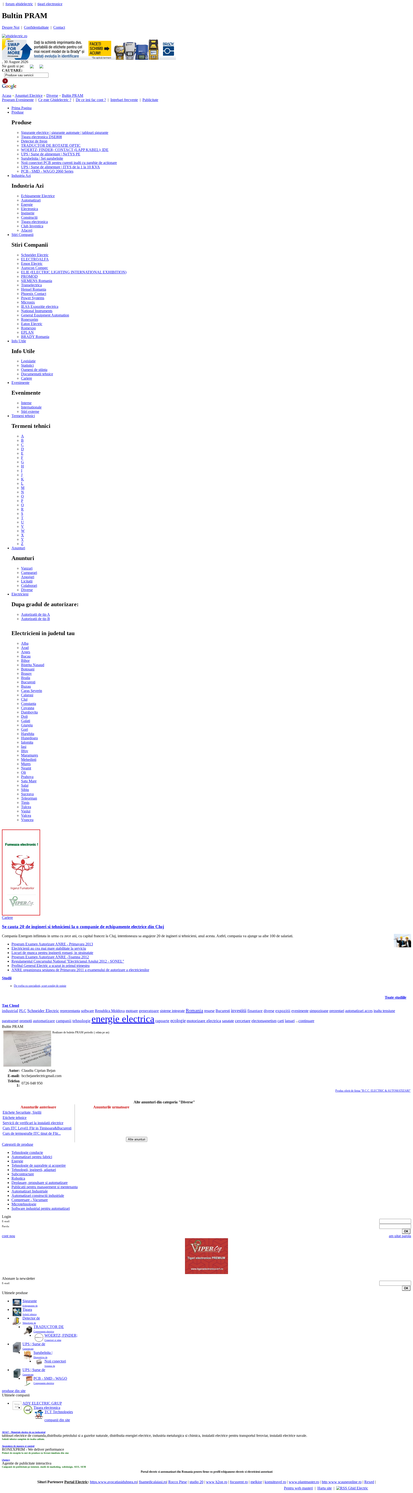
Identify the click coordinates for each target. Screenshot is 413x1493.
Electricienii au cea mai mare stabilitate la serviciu (48, 948)
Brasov (26, 673)
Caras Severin (31, 691)
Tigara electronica (34, 222)
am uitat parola (400, 1236)
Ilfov (24, 751)
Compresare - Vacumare (29, 1200)
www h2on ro (216, 1482)
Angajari (27, 577)
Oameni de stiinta (34, 370)
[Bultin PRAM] (27, 1049)
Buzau (26, 686)
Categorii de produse (17, 1144)
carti (280, 1021)
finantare (255, 1010)
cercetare (242, 1020)
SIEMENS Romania (36, 281)
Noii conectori (55, 1361)
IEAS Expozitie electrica (39, 307)
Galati (25, 721)
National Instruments (36, 311)
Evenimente (20, 383)
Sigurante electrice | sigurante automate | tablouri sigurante (64, 133)
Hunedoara (29, 738)
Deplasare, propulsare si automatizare (39, 1183)
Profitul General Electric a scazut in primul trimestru (50, 966)
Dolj (24, 716)
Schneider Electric (35, 255)
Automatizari (31, 200)
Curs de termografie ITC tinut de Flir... (32, 1133)
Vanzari (27, 568)
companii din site (57, 1420)
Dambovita (29, 712)
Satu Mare (29, 781)
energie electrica (123, 1018)
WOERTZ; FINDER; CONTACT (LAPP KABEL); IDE (65, 150)
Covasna (27, 708)
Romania (194, 1010)
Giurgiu (27, 725)
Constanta (28, 704)
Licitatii (27, 581)
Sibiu (25, 790)
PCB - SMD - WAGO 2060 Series (47, 171)
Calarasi (27, 695)
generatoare (149, 1010)
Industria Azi (21, 176)
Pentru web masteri (298, 1488)
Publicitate (150, 100)
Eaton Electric (31, 324)
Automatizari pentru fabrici (31, 1157)
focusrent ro (239, 1482)
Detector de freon (34, 141)
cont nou (8, 1236)
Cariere (26, 378)
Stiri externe (30, 411)
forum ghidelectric (19, 4)
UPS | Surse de (33, 1344)
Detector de (31, 1318)
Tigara (27, 1310)
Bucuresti (28, 682)
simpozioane (319, 1011)
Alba (24, 643)
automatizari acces (359, 1011)
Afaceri (26, 230)
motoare (132, 1010)
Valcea (26, 815)
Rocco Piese (177, 1482)
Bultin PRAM (72, 95)
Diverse (52, 95)
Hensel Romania (33, 289)
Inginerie (27, 213)
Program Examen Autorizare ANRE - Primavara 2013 (52, 944)
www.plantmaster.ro (304, 1482)
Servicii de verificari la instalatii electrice (33, 1123)
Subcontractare (22, 1174)
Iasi (23, 747)
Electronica (29, 209)
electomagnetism (264, 1021)
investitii (238, 1010)
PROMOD (29, 276)
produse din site (14, 1391)
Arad (25, 648)
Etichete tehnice (15, 1118)
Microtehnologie (23, 1204)
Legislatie (28, 361)
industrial (10, 1010)
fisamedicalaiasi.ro (153, 1482)
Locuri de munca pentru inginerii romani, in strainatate (52, 953)
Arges (25, 652)
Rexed (369, 1482)
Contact (59, 27)
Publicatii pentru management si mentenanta (44, 1187)
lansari (290, 1021)
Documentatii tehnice (37, 374)
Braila (25, 678)
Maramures (29, 755)
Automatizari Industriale (29, 1191)
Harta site (324, 1488)
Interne (26, 403)
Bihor (25, 661)
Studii (6, 978)
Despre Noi (10, 27)
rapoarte (162, 1021)
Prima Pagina (21, 108)
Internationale (31, 407)
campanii (63, 1021)
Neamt (26, 768)
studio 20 (196, 1482)
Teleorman (29, 798)
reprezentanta (70, 1011)
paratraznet (10, 1021)
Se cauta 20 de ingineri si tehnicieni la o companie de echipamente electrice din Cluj (83, 926)
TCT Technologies (58, 1412)
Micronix (28, 302)
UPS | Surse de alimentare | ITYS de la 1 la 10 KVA (60, 167)
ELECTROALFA (35, 259)
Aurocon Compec (34, 268)
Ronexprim (29, 319)
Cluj (24, 699)
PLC (22, 1011)
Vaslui (25, 811)
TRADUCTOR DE (48, 1327)
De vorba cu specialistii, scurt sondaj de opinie (40, 985)
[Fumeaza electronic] (21, 914)
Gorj (24, 729)
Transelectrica (31, 285)
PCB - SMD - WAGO (50, 1378)
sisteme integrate (172, 1011)
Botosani (27, 669)
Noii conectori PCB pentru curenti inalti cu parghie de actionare (69, 163)
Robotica (18, 1178)
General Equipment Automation (45, 315)
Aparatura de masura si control (18, 1446)
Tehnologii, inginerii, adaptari (33, 1170)
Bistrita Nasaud (32, 665)
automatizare (44, 1021)
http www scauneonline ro (342, 1482)
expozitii (282, 1010)
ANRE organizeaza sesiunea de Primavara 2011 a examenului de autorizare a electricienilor (80, 970)
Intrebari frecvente (124, 100)
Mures (26, 764)
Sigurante (29, 1301)
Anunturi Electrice (29, 95)
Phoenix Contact (33, 294)
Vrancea (27, 820)
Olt (23, 772)
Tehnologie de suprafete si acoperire (38, 1165)
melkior (256, 1482)
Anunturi (18, 548)
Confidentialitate (36, 27)
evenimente (300, 1010)
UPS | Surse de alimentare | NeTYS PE (50, 154)
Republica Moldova (110, 1011)
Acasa (6, 95)
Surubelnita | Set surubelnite (42, 158)
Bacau (26, 656)
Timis (25, 803)
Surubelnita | (42, 1353)
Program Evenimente (18, 100)
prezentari (336, 1010)
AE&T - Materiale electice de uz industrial (23, 1432)
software (87, 1011)
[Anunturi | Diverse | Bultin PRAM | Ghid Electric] (14, 36)
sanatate (228, 1021)
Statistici (27, 365)
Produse (17, 112)
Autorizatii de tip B (35, 619)
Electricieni (19, 594)
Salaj (24, 785)
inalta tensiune (384, 1011)
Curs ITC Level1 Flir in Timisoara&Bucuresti (37, 1128)
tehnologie (81, 1021)
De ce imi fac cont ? (91, 100)
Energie (27, 204)
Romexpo (28, 328)
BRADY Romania (35, 337)
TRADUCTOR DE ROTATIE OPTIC (51, 145)
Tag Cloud (10, 1005)
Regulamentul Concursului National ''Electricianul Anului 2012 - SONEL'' (67, 961)
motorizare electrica (204, 1020)
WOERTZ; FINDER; (60, 1335)
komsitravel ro (275, 1482)
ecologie (178, 1020)
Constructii (29, 217)
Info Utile (18, 341)
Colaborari (29, 585)
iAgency (6, 1460)
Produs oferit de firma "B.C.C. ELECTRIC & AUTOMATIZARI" (373, 1090)
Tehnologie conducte (27, 1152)
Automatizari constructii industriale (37, 1195)
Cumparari (29, 573)
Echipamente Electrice (38, 196)
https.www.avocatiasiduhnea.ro (113, 1482)
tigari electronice (50, 4)
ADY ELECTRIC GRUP (42, 1403)
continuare (306, 1021)
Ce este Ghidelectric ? (54, 100)
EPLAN (27, 332)
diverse (269, 1010)
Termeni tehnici (23, 416)
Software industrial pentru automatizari (40, 1208)
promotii (25, 1021)
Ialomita (27, 742)
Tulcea (26, 807)
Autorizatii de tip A (35, 614)
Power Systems (32, 298)
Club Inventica (32, 226)
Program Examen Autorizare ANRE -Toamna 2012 (50, 957)
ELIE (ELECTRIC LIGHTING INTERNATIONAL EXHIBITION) (73, 272)
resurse (209, 1011)
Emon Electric (32, 264)
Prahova (27, 777)
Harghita (27, 734)
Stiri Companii (22, 235)
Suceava (27, 794)
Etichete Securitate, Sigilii (22, 1112)
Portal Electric (76, 1482)
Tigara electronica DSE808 (41, 137)
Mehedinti (28, 759)
